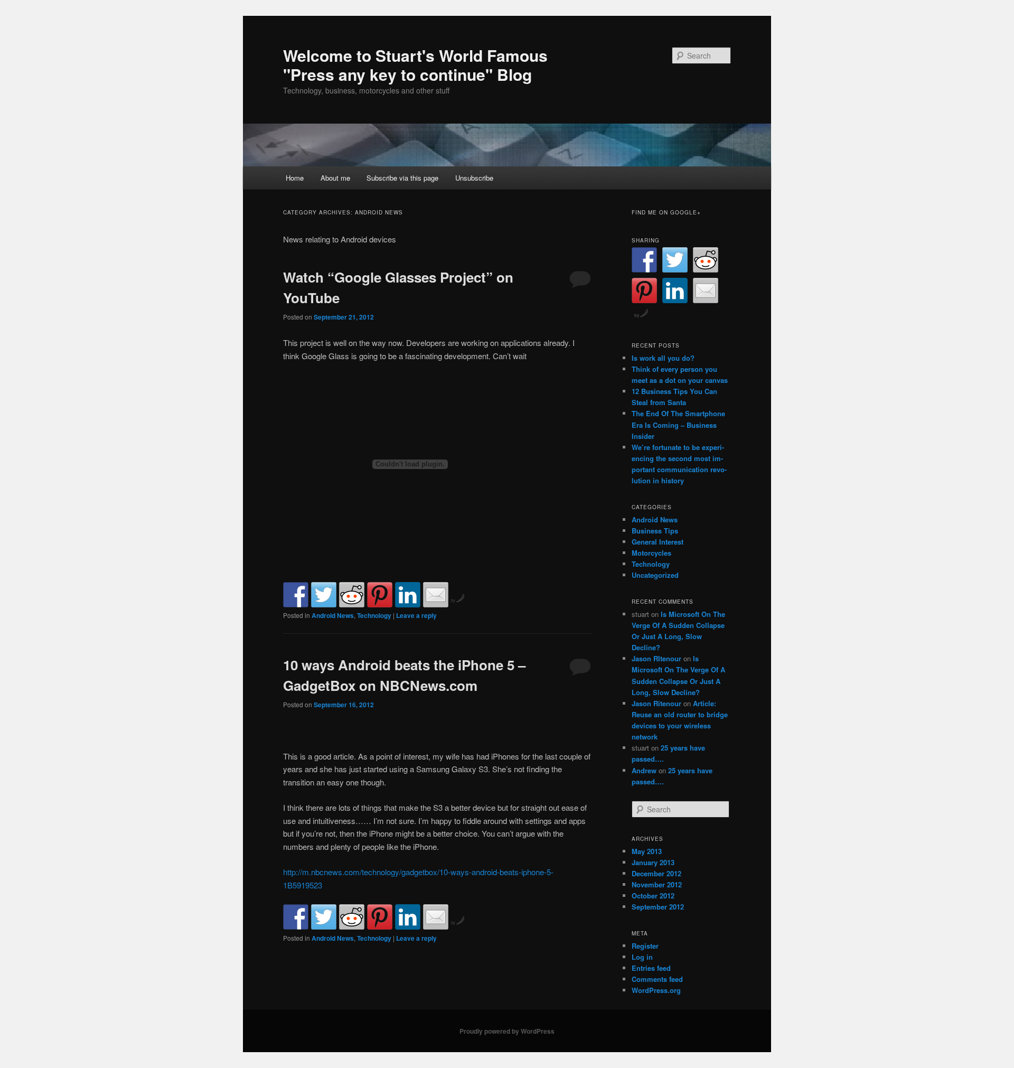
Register (645, 946)
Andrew (644, 770)
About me (335, 178)
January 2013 (653, 862)
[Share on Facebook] (295, 594)
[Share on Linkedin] (407, 594)
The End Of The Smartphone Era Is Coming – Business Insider (678, 424)
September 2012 (658, 907)
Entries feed (651, 968)
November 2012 (657, 884)
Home (295, 178)
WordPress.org (656, 990)
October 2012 (653, 896)
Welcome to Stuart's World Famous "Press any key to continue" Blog (415, 65)
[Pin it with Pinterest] (379, 594)
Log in (642, 957)
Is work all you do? (663, 358)
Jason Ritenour (656, 703)
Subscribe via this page (402, 178)
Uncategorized (655, 575)
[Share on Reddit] (351, 594)
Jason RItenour (656, 658)
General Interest (657, 542)
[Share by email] (435, 594)
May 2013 (647, 851)
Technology (374, 615)
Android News (333, 615)
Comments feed (657, 979)
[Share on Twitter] (323, 594)
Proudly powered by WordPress (507, 1031)
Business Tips (655, 531)
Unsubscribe (474, 178)
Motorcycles (651, 553)
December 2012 (656, 873)
